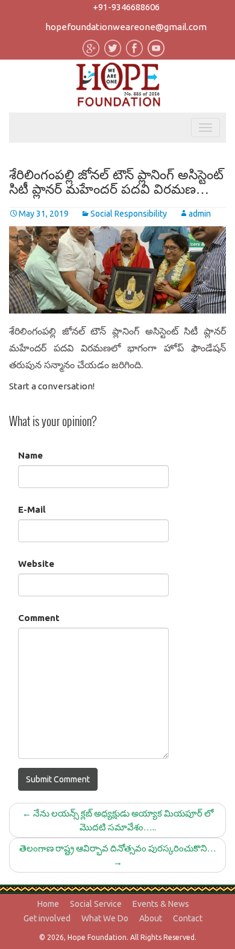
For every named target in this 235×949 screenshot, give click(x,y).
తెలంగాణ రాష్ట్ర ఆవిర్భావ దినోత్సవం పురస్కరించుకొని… (117, 855)
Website (36, 563)
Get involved (47, 918)
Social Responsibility (128, 213)
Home (48, 904)
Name (30, 455)
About (150, 918)
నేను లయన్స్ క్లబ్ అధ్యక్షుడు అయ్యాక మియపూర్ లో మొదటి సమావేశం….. (117, 820)
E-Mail (32, 509)
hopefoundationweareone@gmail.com (126, 27)
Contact (187, 918)
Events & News (161, 904)
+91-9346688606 (126, 7)
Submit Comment (58, 779)
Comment (39, 618)
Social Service (96, 904)
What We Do (104, 918)
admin (200, 213)
